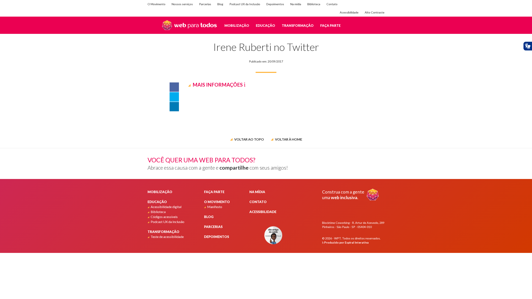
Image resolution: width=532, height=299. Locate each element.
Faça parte (330, 25)
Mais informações (218, 85)
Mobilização (236, 25)
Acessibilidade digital (166, 207)
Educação (265, 25)
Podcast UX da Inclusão (244, 4)
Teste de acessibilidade (167, 237)
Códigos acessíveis (164, 217)
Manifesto (214, 207)
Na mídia (295, 4)
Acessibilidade (349, 12)
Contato (331, 4)
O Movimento (156, 4)
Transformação (298, 25)
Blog (220, 4)
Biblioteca (313, 4)
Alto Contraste (374, 12)
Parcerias (205, 4)
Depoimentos (275, 4)
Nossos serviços (182, 4)
